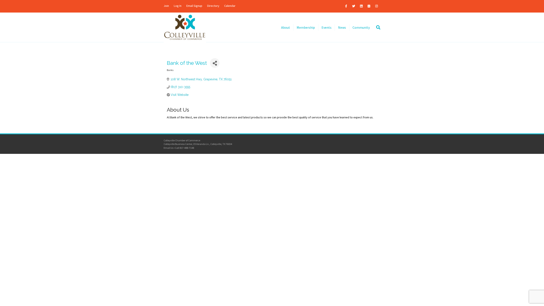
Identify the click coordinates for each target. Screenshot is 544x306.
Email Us (168, 147)
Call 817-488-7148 (184, 147)
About (285, 27)
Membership (306, 27)
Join (166, 6)
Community (361, 27)
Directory (213, 6)
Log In (177, 6)
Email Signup (194, 6)
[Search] (376, 27)
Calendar (229, 6)
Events (327, 27)
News (342, 27)
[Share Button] (215, 63)
